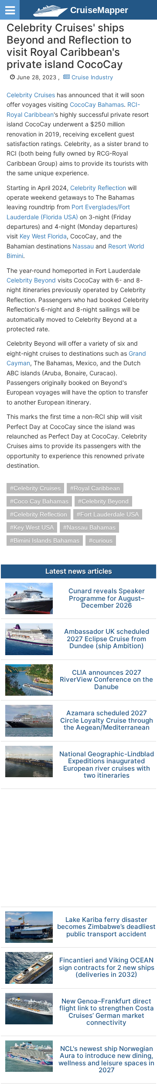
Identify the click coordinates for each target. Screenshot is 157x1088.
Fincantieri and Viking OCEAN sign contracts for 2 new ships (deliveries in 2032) (106, 968)
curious (102, 540)
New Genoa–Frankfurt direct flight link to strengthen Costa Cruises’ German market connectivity (106, 1012)
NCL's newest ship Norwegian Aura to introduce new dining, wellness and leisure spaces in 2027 (106, 1059)
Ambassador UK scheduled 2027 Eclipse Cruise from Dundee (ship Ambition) (106, 639)
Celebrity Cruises (31, 95)
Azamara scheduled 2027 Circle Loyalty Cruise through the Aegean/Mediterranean (106, 720)
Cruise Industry (91, 77)
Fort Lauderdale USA (109, 514)
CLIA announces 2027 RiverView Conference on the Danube (106, 680)
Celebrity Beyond (31, 280)
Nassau (83, 246)
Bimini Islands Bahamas (46, 540)
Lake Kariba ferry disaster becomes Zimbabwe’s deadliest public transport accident (106, 927)
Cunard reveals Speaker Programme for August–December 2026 (106, 598)
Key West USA (34, 527)
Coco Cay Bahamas (41, 501)
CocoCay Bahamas (97, 104)
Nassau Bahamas (91, 527)
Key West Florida (43, 236)
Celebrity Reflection (98, 187)
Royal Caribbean (97, 488)
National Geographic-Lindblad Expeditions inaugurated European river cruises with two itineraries (106, 765)
